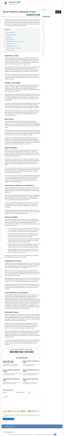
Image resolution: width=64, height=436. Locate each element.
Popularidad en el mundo (11, 45)
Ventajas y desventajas (11, 34)
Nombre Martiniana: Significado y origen (11, 370)
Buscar (44, 9)
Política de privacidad (10, 426)
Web (29, 392)
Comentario (5, 396)
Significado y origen (10, 32)
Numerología (9, 37)
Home (4, 9)
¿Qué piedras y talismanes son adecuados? (15, 41)
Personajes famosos (10, 50)
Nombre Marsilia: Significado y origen (31, 370)
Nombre (5, 392)
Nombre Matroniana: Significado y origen (8, 361)
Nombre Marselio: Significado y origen (11, 379)
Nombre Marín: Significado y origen (30, 379)
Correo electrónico (20, 392)
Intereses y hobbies (10, 43)
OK (55, 434)
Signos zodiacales (10, 39)
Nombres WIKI (14, 2)
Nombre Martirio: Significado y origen (31, 361)
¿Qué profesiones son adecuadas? (13, 48)
